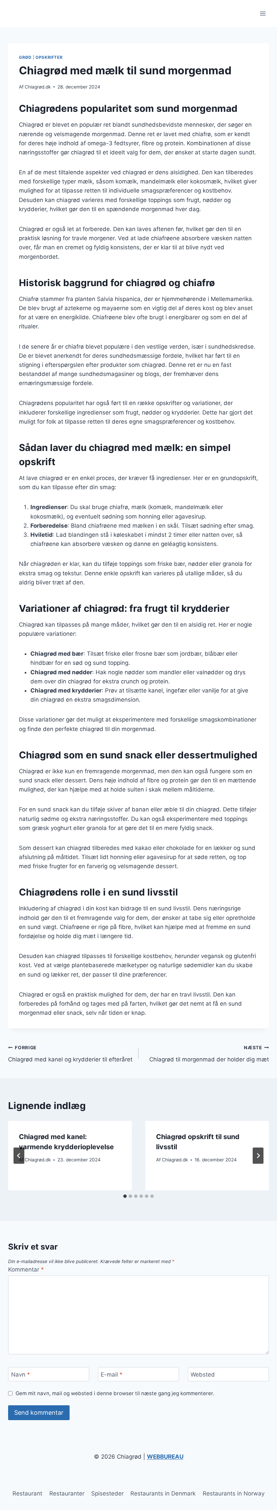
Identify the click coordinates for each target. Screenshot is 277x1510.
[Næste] (258, 1156)
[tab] (125, 1196)
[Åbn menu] (262, 13)
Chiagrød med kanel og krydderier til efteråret (70, 1054)
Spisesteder (107, 1493)
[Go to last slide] (19, 1156)
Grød (25, 57)
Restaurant (27, 1493)
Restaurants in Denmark (163, 1493)
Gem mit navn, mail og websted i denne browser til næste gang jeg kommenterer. (115, 1393)
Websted (203, 1374)
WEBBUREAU (165, 1456)
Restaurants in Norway (234, 1493)
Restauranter (66, 1493)
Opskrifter (48, 57)
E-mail (112, 1374)
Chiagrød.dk (38, 87)
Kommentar (26, 1269)
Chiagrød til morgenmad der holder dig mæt (209, 1054)
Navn (20, 1374)
